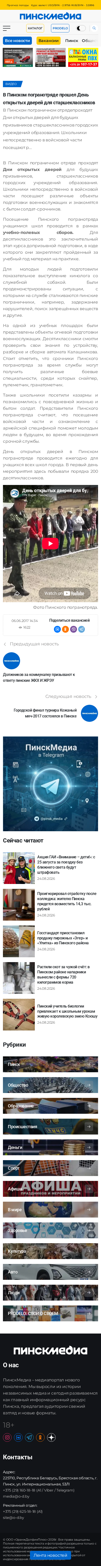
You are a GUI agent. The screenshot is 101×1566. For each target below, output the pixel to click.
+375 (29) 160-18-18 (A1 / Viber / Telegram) (38, 1490)
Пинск (71, 40)
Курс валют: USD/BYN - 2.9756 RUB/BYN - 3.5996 (62, 5)
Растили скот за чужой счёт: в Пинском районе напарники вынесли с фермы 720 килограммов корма (63, 974)
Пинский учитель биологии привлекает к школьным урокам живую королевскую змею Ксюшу (67, 1011)
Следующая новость (68, 696)
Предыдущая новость (34, 644)
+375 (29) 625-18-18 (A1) (23, 1511)
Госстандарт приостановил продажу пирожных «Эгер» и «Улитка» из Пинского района (63, 938)
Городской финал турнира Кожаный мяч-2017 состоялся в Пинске (45, 713)
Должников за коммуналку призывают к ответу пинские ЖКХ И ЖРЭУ (39, 677)
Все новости (17, 40)
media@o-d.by (16, 1496)
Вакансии (48, 40)
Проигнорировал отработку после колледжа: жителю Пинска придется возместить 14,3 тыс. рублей (66, 901)
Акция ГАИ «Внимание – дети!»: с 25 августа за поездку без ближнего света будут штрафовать (66, 864)
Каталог (35, 28)
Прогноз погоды (18, 5)
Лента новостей (50, 1555)
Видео (11, 84)
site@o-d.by (13, 1517)
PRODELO (60, 28)
